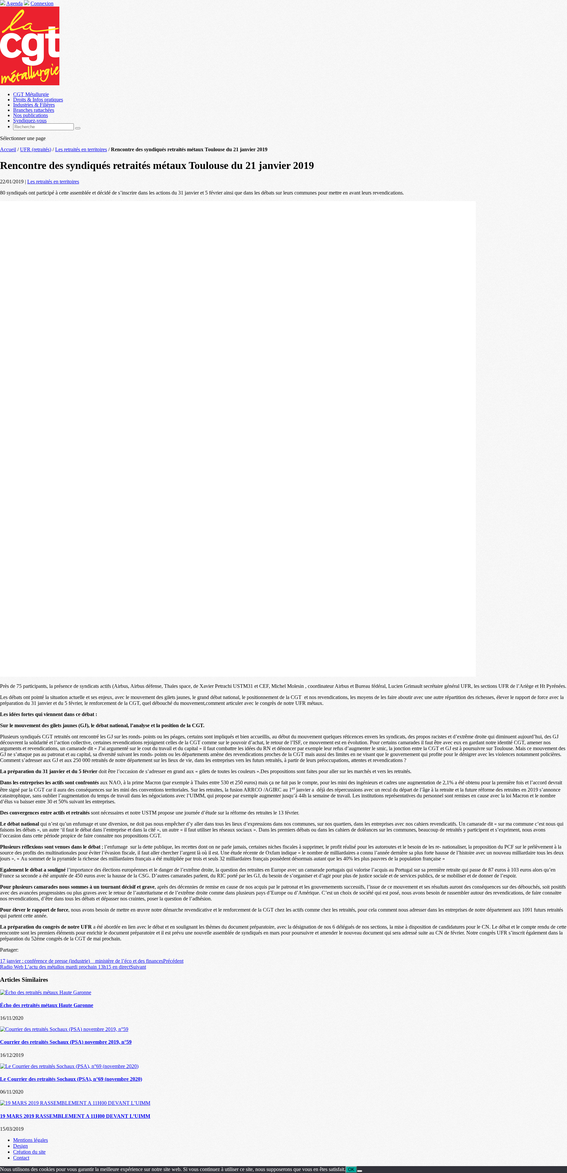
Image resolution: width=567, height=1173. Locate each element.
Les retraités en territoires (81, 149)
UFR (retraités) (35, 149)
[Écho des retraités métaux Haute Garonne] (45, 992)
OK (351, 1169)
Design (20, 1146)
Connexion (42, 3)
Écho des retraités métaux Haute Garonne (46, 1005)
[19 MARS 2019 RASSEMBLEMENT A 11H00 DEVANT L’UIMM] (75, 1103)
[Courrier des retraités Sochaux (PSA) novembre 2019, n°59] (64, 1029)
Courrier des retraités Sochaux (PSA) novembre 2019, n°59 (66, 1042)
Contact (21, 1158)
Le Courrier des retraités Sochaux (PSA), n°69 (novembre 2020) (71, 1079)
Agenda (14, 3)
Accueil (8, 149)
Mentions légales (30, 1140)
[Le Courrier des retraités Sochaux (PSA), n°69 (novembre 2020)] (69, 1066)
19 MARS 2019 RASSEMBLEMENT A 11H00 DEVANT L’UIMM (75, 1116)
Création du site (29, 1152)
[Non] (359, 1171)
